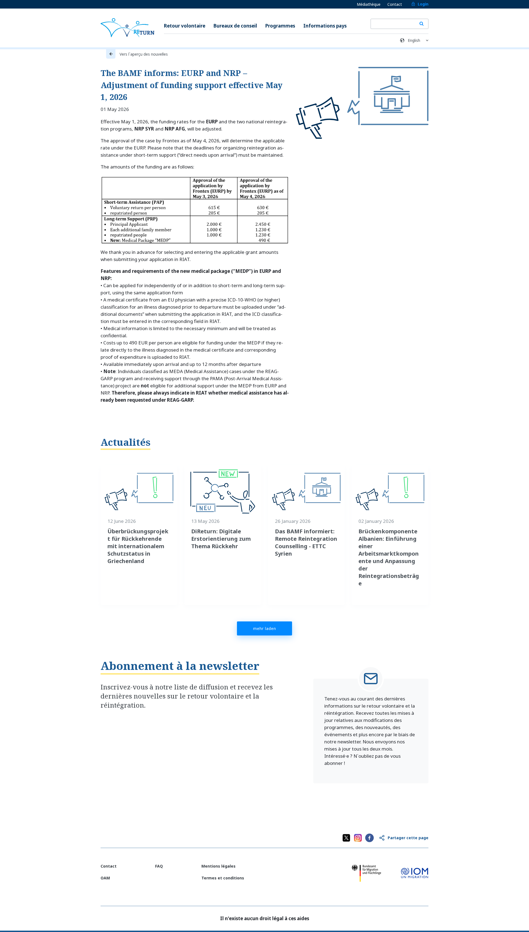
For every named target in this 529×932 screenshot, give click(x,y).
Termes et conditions (222, 878)
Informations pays (325, 26)
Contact (394, 4)
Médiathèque (368, 4)
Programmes (280, 26)
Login (423, 4)
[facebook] (369, 837)
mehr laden (264, 628)
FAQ (159, 866)
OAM (105, 878)
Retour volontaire (184, 26)
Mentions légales (218, 866)
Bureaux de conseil (235, 26)
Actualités (125, 442)
